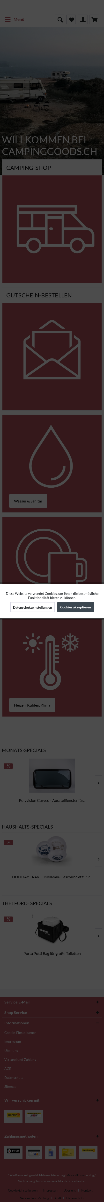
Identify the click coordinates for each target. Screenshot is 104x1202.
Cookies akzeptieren (75, 607)
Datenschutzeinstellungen (32, 607)
